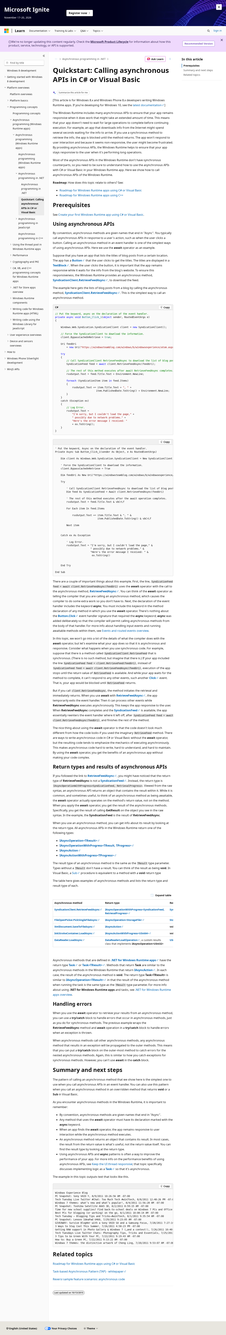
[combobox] (24, 63)
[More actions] (170, 59)
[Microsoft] (6, 31)
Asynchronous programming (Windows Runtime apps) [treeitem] (29, 160)
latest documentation (147, 105)
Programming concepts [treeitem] (26, 113)
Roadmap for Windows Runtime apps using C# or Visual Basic (101, 190)
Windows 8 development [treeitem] (21, 70)
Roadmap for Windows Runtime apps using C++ (91, 195)
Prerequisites (191, 65)
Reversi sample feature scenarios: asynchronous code (89, 1279)
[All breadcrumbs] (56, 59)
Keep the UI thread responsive (112, 1164)
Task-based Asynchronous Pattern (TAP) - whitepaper (88, 1271)
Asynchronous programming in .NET (84, 59)
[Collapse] (44, 56)
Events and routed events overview (125, 631)
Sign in (217, 30)
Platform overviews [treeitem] (21, 94)
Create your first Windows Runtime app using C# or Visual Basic (100, 215)
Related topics (191, 74)
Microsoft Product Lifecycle (109, 42)
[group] (113, 372)
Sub (74, 873)
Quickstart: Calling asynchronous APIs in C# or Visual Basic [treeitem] (32, 206)
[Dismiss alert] (219, 7)
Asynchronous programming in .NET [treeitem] (31, 189)
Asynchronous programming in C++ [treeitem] (30, 236)
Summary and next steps (198, 70)
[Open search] (208, 31)
